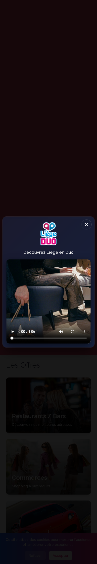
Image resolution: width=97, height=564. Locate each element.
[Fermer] (87, 224)
